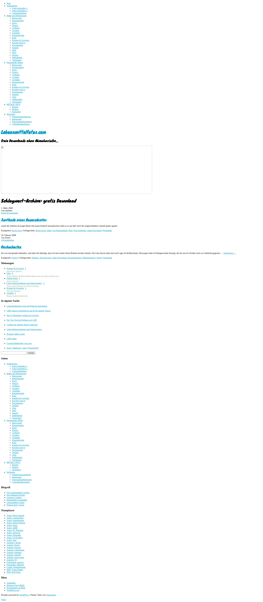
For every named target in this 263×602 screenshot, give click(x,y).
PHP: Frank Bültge (15, 570)
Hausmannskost (74, 258)
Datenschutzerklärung (21, 117)
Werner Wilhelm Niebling (16, 276)
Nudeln (15, 48)
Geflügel (16, 28)
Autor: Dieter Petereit (16, 523)
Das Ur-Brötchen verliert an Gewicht (23, 315)
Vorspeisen (17, 60)
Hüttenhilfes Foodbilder (17, 500)
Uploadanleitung (19, 13)
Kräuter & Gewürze (20, 40)
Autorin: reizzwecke (15, 557)
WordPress (24, 595)
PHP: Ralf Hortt (14, 572)
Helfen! (15, 109)
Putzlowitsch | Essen (15, 505)
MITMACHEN (13, 104)
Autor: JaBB (12, 528)
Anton (9, 281)
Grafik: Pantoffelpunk (16, 567)
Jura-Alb (10, 291)
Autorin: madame (14, 552)
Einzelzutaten (18, 20)
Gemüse (15, 30)
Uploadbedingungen (21, 124)
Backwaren (17, 18)
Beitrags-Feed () (16, 585)
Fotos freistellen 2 (19, 11)
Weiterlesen (229, 253)
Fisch (14, 23)
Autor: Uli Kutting (15, 538)
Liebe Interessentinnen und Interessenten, (24, 283)
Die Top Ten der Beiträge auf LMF (22, 320)
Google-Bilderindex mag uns (19, 343)
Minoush (17, 291)
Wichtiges (11, 114)
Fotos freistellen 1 (19, 8)
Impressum (17, 119)
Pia (25, 286)
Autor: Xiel (11, 540)
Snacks (15, 55)
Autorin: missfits (14, 555)
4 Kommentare (7, 240)
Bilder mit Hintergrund (16, 16)
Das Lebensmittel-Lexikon (18, 492)
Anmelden (11, 583)
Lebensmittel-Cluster (16, 502)
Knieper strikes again (16, 334)
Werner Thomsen (33, 286)
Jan (39, 276)
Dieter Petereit (49, 276)
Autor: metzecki (13, 533)
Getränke (16, 33)
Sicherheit (16, 112)
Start (9, 3)
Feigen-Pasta (12, 278)
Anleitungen (12, 6)
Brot (70, 230)
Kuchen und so (18, 43)
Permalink (107, 230)
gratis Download (94, 230)
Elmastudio (51, 595)
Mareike (18, 271)
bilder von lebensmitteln (57, 230)
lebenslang (11, 271)
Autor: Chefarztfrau (15, 518)
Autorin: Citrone (14, 542)
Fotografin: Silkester (15, 565)
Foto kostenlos (79, 230)
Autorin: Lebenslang (15, 550)
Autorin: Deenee (14, 547)
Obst (14, 50)
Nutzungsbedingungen (22, 122)
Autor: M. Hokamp (15, 530)
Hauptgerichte (18, 35)
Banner (15, 107)
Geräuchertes (11, 246)
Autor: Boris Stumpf (15, 515)
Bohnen (35, 258)
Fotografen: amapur (15, 562)
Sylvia (9, 286)
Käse (14, 38)
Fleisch (15, 25)
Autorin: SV (12, 560)
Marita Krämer (31, 276)
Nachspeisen (17, 45)
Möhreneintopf (88, 258)
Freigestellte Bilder (15, 62)
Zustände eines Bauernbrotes (24, 219)
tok (42, 276)
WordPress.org (13, 590)
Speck (99, 258)
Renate (9, 296)
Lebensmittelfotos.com (23, 131)
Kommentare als (16, 588)
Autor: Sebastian (14, 535)
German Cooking (14, 497)
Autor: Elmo (12, 525)
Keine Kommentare (9, 213)
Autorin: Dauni (13, 545)
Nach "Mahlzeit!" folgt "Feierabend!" (23, 348)
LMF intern (12, 339)
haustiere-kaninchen (20, 296)
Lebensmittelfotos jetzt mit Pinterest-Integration (27, 306)
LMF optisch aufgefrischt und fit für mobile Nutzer (29, 311)
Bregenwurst (45, 258)
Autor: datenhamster (15, 520)
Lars (57, 276)
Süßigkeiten (17, 57)
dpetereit (15, 281)
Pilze (14, 52)
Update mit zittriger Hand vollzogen (22, 325)
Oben (3, 599)
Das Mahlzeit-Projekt (16, 495)
